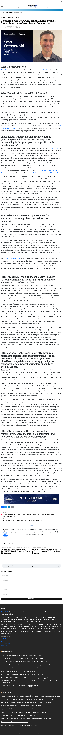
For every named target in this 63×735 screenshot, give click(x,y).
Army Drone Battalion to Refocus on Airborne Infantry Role (20, 668)
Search (58, 566)
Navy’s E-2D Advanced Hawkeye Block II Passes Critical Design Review (23, 712)
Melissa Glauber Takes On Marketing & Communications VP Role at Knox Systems (46, 551)
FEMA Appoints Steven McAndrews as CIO (14, 722)
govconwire (7, 651)
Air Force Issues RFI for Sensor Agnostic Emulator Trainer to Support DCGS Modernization (30, 696)
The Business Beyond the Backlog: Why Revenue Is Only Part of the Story (24, 661)
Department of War (19, 547)
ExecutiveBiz (5, 612)
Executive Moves (38, 547)
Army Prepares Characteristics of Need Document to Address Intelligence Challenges (28, 699)
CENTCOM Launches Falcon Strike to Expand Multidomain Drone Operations (26, 718)
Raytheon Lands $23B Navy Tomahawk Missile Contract (19, 725)
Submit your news (6, 643)
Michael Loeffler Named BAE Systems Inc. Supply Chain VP (19, 685)
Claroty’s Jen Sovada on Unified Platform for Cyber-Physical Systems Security (26, 665)
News (27, 547)
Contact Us (4, 645)
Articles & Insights (6, 640)
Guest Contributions (6, 641)
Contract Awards (6, 547)
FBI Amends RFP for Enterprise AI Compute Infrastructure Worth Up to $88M (26, 702)
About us (3, 638)
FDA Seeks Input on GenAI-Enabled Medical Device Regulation (21, 705)
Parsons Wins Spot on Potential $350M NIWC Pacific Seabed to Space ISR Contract (15, 551)
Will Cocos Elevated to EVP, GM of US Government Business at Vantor (23, 658)
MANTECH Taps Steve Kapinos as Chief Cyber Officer (18, 671)
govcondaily (8, 692)
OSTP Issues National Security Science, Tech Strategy (18, 715)
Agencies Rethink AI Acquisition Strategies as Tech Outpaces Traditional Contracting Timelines (31, 709)
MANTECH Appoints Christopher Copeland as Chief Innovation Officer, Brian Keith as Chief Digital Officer (30, 681)
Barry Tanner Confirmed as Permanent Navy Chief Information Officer (23, 674)
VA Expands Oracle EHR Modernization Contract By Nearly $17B (21, 655)
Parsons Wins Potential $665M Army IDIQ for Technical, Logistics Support (24, 677)
